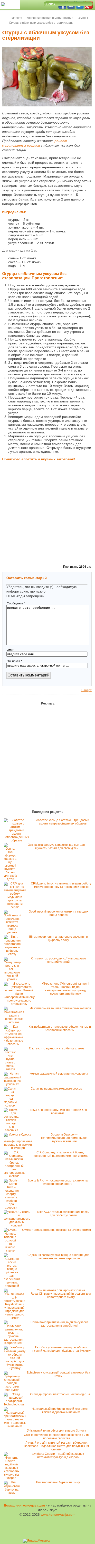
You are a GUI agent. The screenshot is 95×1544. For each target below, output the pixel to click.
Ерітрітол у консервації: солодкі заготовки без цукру (58, 1374)
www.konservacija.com (58, 1514)
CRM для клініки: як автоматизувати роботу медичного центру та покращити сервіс (61, 885)
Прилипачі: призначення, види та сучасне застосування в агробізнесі (59, 1324)
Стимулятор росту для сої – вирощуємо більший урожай (58, 960)
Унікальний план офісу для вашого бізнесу (56, 1430)
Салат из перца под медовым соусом (56, 1088)
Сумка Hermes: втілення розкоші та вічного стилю (56, 1230)
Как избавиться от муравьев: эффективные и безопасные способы (60, 1028)
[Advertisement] (47, 513)
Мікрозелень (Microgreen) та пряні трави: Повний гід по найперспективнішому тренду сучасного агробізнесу (65, 988)
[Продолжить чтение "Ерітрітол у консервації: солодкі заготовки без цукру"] (13, 1390)
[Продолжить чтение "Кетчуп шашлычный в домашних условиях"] (14, 1084)
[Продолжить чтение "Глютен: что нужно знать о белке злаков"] (11, 1069)
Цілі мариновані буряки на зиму (58, 1482)
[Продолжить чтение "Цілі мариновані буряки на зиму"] (13, 1493)
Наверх (86, 690)
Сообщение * (16, 603)
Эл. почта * (14, 661)
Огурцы (83, 18)
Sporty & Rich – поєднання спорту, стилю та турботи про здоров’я (58, 1182)
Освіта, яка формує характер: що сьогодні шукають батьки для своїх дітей (57, 846)
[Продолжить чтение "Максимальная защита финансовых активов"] (15, 1022)
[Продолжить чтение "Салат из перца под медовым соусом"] (11, 1105)
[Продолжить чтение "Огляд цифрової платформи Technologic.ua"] (15, 1404)
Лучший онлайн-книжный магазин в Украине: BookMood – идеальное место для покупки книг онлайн (56, 1446)
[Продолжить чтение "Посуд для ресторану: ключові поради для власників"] (12, 1130)
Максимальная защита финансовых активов (60, 1008)
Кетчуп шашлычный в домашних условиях (58, 1073)
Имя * (11, 650)
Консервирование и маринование (50, 18)
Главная (16, 18)
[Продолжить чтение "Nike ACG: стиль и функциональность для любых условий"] (18, 1225)
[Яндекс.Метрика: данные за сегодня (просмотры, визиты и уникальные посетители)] (36, 1541)
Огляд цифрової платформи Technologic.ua (60, 1394)
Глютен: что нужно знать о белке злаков (56, 1048)
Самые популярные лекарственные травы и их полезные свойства (56, 1436)
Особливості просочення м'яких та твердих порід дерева (58, 913)
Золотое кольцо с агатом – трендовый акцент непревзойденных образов (62, 821)
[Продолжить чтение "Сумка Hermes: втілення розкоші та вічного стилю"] (11, 1250)
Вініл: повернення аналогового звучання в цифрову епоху (58, 938)
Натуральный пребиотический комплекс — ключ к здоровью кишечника (61, 1410)
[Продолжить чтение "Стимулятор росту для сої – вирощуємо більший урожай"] (13, 979)
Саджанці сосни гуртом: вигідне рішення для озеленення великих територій (58, 1256)
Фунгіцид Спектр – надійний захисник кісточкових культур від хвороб (58, 1455)
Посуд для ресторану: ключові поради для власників (57, 1111)
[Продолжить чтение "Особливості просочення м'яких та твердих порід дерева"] (13, 932)
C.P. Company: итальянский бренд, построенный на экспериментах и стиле (60, 1154)
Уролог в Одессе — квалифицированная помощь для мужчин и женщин (64, 1138)
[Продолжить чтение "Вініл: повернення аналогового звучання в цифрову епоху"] (13, 954)
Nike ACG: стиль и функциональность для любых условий (63, 1213)
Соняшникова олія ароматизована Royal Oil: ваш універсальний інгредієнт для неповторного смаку (61, 1294)
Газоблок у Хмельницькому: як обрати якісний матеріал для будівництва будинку (61, 1349)
